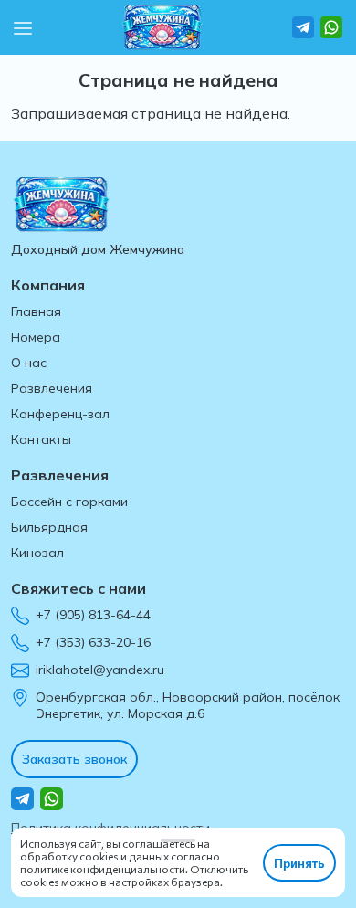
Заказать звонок (74, 759)
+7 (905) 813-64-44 (93, 615)
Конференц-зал (60, 414)
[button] (23, 26)
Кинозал (37, 552)
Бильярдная (49, 527)
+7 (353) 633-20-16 (93, 642)
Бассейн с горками (69, 501)
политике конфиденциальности (102, 868)
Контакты (41, 439)
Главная (36, 311)
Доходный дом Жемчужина (97, 249)
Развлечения (51, 388)
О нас (29, 362)
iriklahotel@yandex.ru (100, 669)
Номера (35, 337)
